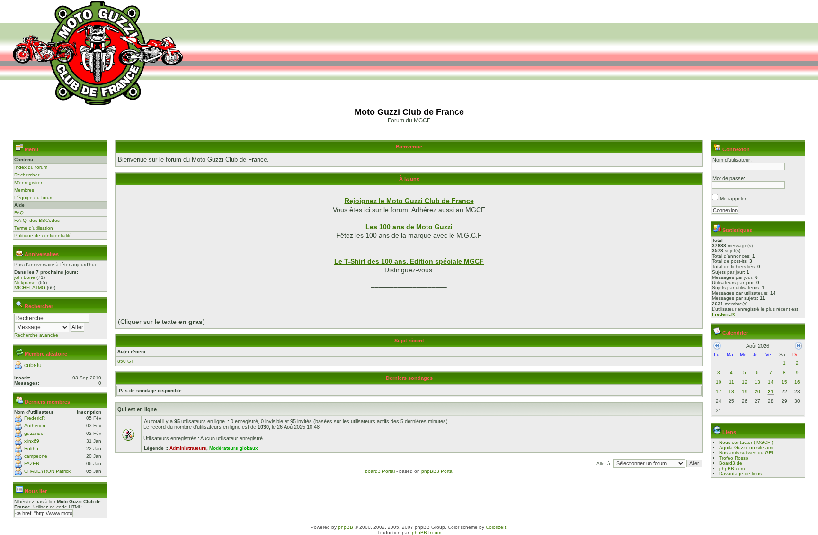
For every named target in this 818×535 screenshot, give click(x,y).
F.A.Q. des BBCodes (37, 220)
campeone (35, 456)
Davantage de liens (740, 473)
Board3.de (730, 463)
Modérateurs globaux (233, 448)
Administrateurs (187, 448)
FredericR (34, 418)
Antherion (34, 425)
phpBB (345, 527)
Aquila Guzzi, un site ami (746, 447)
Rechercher (26, 174)
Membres (24, 190)
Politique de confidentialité (43, 235)
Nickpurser (25, 282)
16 (797, 382)
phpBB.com (732, 468)
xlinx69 (31, 440)
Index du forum (30, 167)
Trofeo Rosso (733, 458)
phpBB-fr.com (426, 532)
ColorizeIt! (496, 527)
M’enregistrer (28, 182)
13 (757, 382)
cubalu (33, 365)
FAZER (31, 463)
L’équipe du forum (33, 197)
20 (757, 391)
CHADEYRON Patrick (47, 471)
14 (771, 382)
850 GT (125, 361)
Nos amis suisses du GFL (746, 452)
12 (744, 382)
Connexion (736, 149)
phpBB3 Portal (437, 471)
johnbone (24, 277)
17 (718, 391)
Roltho (31, 448)
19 (744, 391)
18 (731, 391)
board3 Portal (380, 471)
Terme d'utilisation (33, 228)
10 (718, 382)
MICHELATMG (29, 287)
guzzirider (34, 433)
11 (731, 382)
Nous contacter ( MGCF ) (746, 442)
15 (784, 382)
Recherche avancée (36, 335)
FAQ (19, 212)
